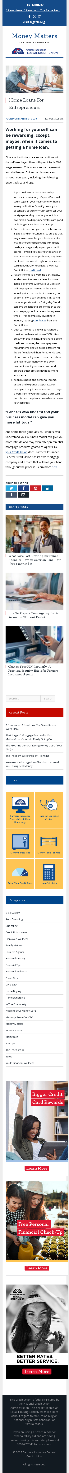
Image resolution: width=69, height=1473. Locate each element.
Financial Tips (13, 965)
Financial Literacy (15, 958)
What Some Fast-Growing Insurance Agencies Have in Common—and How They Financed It (34, 559)
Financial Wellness (16, 971)
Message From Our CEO (19, 1017)
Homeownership (15, 997)
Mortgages (12, 1037)
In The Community (16, 1004)
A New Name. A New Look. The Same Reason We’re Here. (35, 10)
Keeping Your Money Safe (21, 1010)
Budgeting (11, 926)
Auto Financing (14, 919)
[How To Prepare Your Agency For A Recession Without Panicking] (34, 591)
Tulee (9, 1056)
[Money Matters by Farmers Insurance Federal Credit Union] (35, 50)
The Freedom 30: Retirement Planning (27, 755)
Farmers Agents (54, 118)
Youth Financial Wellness (20, 1063)
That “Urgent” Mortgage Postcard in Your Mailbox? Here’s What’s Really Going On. (29, 737)
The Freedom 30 (15, 1050)
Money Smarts (14, 1030)
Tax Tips (10, 1043)
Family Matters (14, 945)
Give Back (11, 984)
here (55, 467)
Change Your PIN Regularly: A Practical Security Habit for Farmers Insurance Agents (33, 670)
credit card (35, 270)
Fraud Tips (12, 978)
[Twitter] (34, 17)
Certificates (39, 320)
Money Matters (14, 1023)
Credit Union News (16, 932)
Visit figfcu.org (33, 22)
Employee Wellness (17, 939)
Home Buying (13, 991)
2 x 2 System (13, 912)
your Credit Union (16, 452)
